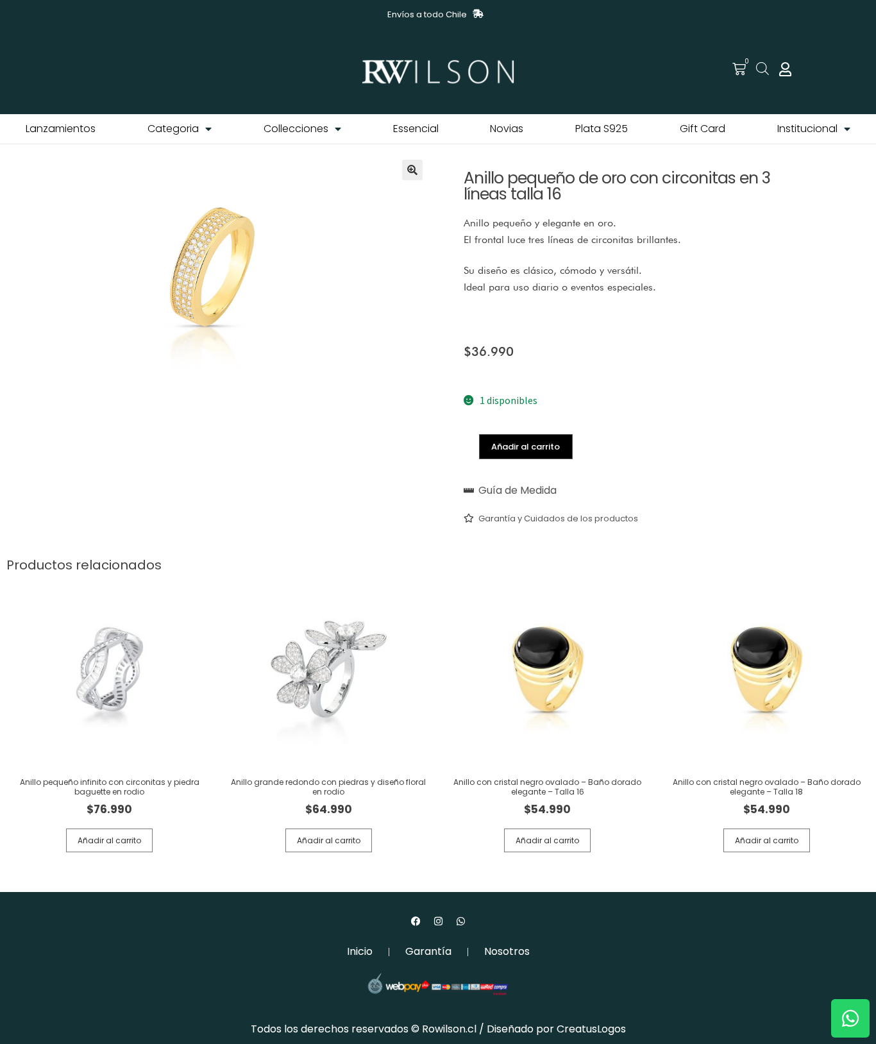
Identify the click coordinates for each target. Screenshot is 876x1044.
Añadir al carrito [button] (109, 840)
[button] (412, 170)
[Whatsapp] (460, 920)
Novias (506, 128)
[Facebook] (415, 920)
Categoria (173, 128)
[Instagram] (438, 920)
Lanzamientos (61, 128)
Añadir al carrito (525, 447)
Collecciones (296, 128)
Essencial (416, 128)
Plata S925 (601, 128)
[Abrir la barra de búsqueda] (762, 68)
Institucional (807, 128)
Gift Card (702, 128)
